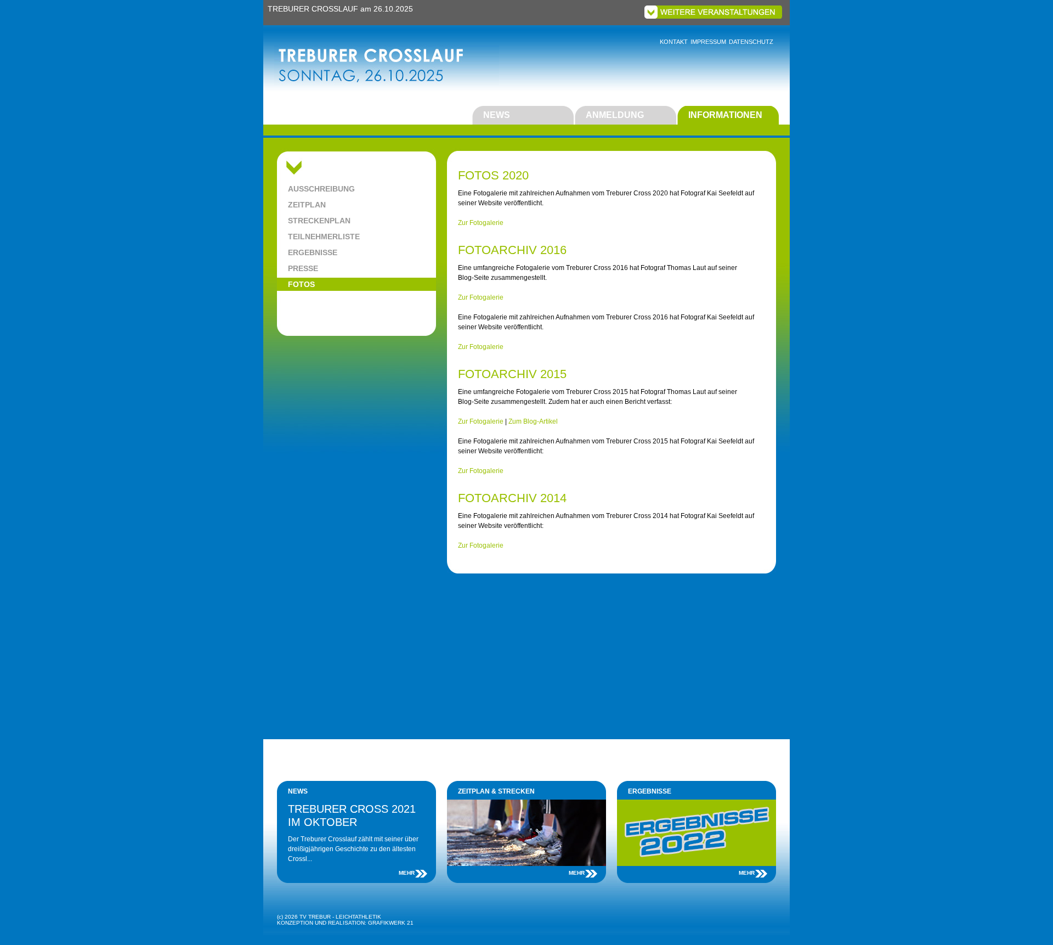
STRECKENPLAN (319, 220)
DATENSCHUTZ (751, 41)
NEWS (496, 115)
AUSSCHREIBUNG (321, 188)
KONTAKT (674, 41)
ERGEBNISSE (312, 252)
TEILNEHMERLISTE (324, 236)
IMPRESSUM (708, 41)
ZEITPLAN (307, 204)
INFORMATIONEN (725, 115)
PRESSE (303, 268)
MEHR (407, 873)
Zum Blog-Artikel (533, 421)
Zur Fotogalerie (480, 223)
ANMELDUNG (615, 115)
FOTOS (301, 284)
